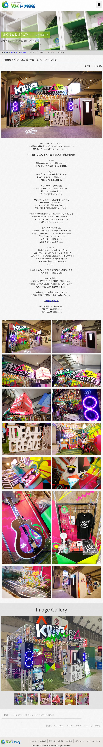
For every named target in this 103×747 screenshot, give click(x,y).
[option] (51, 653)
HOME (6, 52)
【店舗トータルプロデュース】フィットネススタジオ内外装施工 (28, 715)
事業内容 (14, 52)
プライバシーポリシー (94, 741)
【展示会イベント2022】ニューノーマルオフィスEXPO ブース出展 (72, 726)
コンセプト (34, 741)
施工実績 (22, 52)
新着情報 (61, 741)
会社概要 (69, 741)
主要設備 (52, 741)
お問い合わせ (79, 741)
